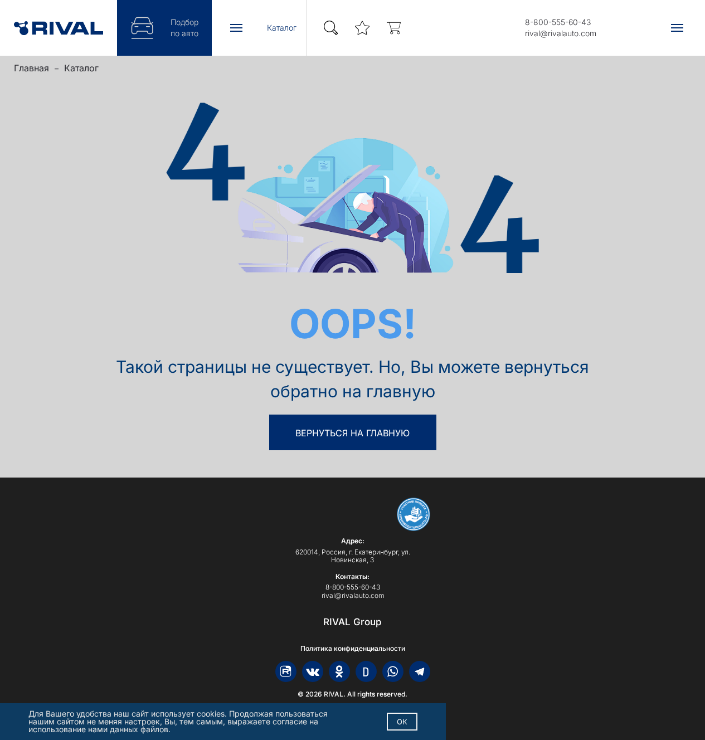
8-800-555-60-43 (558, 22)
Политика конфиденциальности (352, 649)
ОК (402, 721)
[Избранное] (362, 28)
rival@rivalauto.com (560, 33)
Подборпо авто (184, 27)
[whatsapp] (392, 671)
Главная (31, 68)
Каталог (81, 68)
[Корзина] (393, 28)
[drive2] (366, 671)
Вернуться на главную (352, 433)
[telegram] (419, 671)
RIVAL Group (352, 621)
